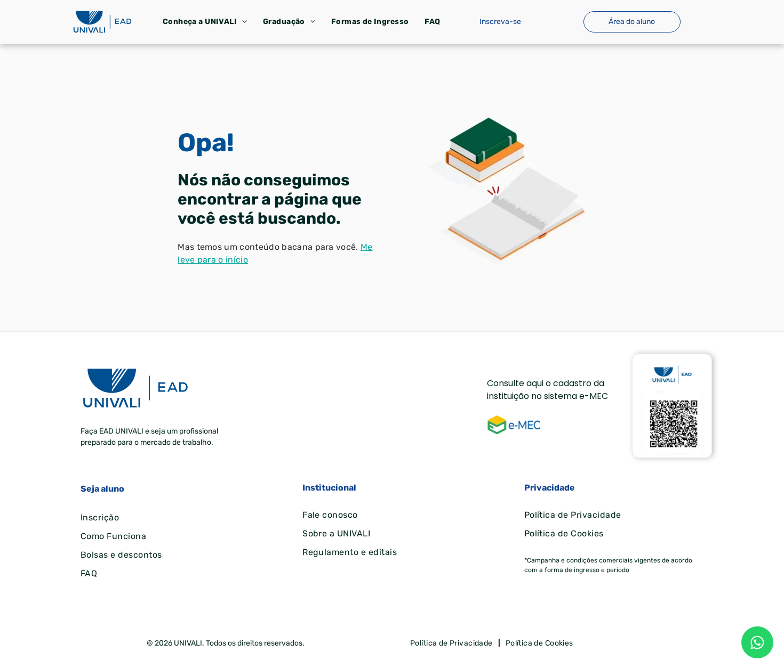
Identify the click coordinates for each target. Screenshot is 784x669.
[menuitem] (205, 21)
